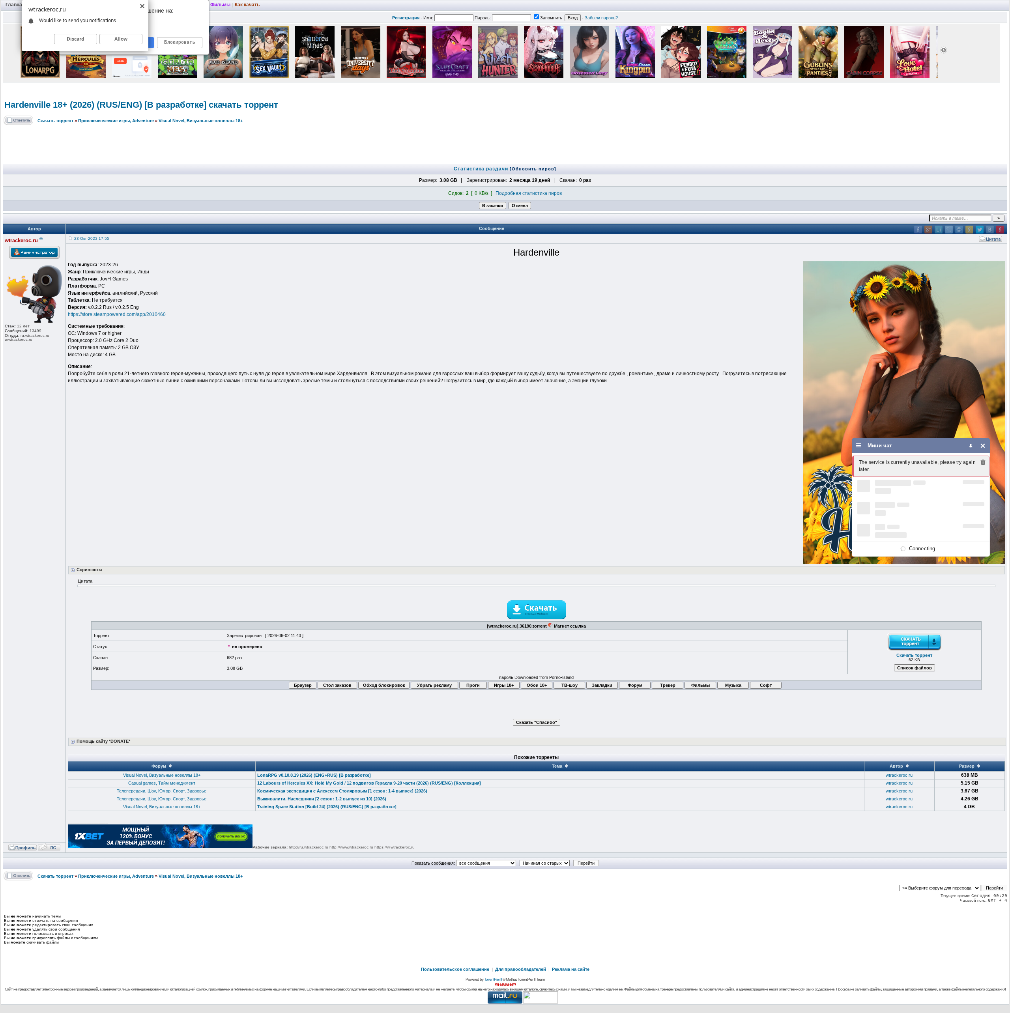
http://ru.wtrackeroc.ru (308, 847)
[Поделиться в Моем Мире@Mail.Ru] (959, 230)
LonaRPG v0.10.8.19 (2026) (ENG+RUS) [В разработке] (314, 775)
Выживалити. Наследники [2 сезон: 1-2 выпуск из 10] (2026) (321, 798)
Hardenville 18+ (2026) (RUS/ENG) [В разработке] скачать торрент (141, 105)
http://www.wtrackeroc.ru (351, 847)
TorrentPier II (493, 979)
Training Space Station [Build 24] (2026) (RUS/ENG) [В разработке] (327, 806)
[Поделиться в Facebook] (918, 230)
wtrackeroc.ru (899, 775)
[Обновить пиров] (533, 168)
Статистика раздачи (482, 169)
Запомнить (551, 17)
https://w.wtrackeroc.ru (394, 847)
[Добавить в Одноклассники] (969, 230)
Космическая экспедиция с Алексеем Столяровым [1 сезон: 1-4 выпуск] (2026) (342, 791)
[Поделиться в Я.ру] (1000, 230)
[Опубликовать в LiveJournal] (949, 230)
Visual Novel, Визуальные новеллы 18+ (201, 120)
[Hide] (983, 445)
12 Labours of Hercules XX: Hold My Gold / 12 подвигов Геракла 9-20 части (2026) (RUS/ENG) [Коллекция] (369, 783)
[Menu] (859, 445)
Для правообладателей (520, 969)
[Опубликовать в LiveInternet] (939, 230)
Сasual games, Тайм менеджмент (161, 783)
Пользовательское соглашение (455, 969)
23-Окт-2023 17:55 (91, 238)
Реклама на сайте (570, 969)
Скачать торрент (55, 120)
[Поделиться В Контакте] (990, 230)
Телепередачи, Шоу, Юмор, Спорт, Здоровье (161, 791)
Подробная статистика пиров (529, 193)
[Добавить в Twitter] (980, 230)
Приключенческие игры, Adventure (116, 120)
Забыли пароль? (601, 17)
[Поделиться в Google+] (928, 230)
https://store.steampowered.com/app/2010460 (117, 314)
